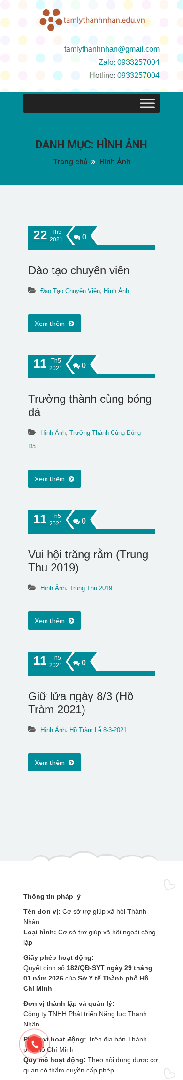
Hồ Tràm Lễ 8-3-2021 (98, 729)
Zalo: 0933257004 (129, 62)
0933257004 (138, 75)
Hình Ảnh (114, 161)
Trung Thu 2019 (90, 588)
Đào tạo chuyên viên (79, 270)
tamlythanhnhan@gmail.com (112, 49)
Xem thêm (50, 323)
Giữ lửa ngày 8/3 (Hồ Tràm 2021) (80, 703)
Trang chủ (70, 161)
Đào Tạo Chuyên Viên (70, 290)
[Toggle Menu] (147, 103)
